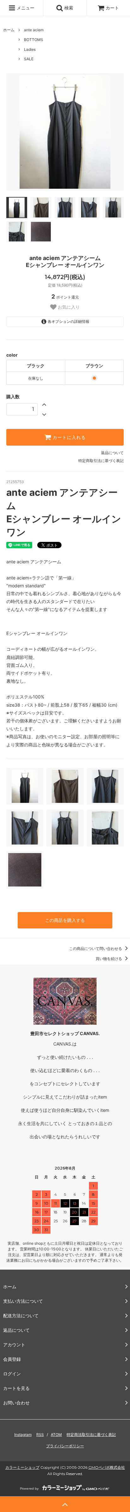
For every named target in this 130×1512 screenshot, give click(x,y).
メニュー (24, 7)
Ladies (30, 49)
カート (112, 7)
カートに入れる (68, 437)
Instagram (23, 1434)
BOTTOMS (33, 39)
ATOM (56, 1434)
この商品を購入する (65, 920)
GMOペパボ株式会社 (106, 1467)
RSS (40, 1434)
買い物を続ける (109, 958)
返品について (112, 452)
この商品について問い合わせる (96, 948)
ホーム (9, 29)
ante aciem (34, 29)
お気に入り (68, 307)
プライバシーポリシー (65, 1446)
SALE (28, 58)
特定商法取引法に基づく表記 (91, 1434)
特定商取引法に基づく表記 (101, 460)
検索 (68, 7)
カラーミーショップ (22, 1467)
